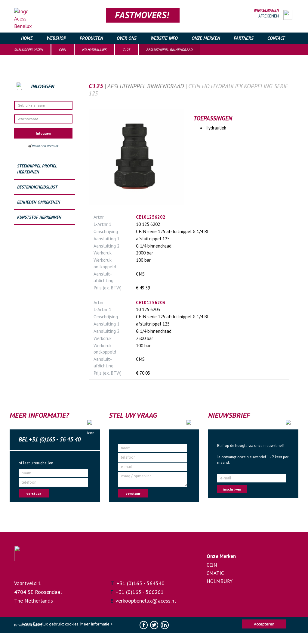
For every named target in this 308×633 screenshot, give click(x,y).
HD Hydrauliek (94, 49)
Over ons (127, 38)
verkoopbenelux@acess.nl (146, 600)
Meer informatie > (96, 624)
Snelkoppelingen (28, 49)
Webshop (56, 38)
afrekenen (268, 16)
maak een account (45, 145)
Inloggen (43, 133)
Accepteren (264, 624)
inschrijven (232, 489)
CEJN (62, 49)
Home (27, 38)
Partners (244, 38)
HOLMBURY (220, 581)
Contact (276, 38)
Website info (164, 38)
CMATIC (215, 573)
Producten (91, 38)
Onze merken (206, 38)
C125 (126, 49)
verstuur (33, 493)
